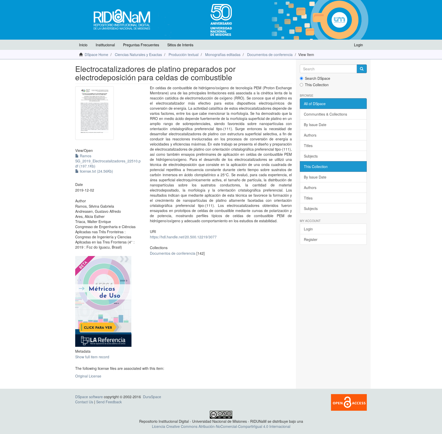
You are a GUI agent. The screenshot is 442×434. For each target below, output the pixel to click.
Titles (308, 145)
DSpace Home (96, 54)
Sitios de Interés (180, 44)
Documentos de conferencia (270, 54)
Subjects (311, 156)
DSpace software (89, 396)
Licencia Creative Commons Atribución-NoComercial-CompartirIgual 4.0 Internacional (221, 426)
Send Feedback (109, 401)
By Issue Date (315, 124)
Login (308, 228)
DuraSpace (152, 396)
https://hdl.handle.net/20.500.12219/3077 (183, 236)
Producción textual (183, 54)
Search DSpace (317, 78)
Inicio (83, 44)
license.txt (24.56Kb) (96, 171)
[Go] (362, 68)
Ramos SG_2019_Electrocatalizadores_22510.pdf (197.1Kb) (108, 161)
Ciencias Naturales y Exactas (138, 54)
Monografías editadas (222, 54)
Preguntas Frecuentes (141, 44)
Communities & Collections (325, 114)
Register (310, 239)
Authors (310, 135)
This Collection (317, 84)
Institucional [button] (105, 44)
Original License (88, 376)
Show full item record (92, 356)
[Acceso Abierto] (349, 401)
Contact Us (84, 401)
